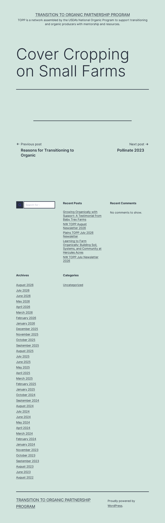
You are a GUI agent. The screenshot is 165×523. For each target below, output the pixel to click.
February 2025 (26, 384)
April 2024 (23, 428)
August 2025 (25, 351)
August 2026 (25, 285)
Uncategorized (73, 285)
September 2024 (27, 400)
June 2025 (23, 362)
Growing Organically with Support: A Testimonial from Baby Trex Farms (82, 215)
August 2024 (25, 406)
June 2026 (23, 296)
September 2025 (27, 345)
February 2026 (26, 318)
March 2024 (24, 433)
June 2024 (23, 417)
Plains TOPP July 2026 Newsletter (78, 234)
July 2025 (22, 356)
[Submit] (19, 204)
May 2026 (23, 301)
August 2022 (25, 477)
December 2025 (27, 329)
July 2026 (22, 290)
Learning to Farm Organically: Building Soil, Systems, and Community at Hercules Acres (82, 246)
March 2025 (24, 378)
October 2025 (25, 339)
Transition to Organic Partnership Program (82, 14)
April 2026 (23, 306)
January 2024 (25, 444)
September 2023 (27, 461)
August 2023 (25, 466)
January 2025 (25, 389)
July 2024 (23, 411)
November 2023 (27, 450)
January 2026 (25, 323)
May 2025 (23, 367)
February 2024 (26, 439)
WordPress (115, 505)
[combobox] (35, 205)
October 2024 (25, 395)
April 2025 (23, 373)
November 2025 (27, 334)
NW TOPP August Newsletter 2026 (75, 225)
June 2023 (23, 472)
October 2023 (25, 455)
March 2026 (24, 312)
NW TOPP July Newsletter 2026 (80, 258)
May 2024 (23, 422)
